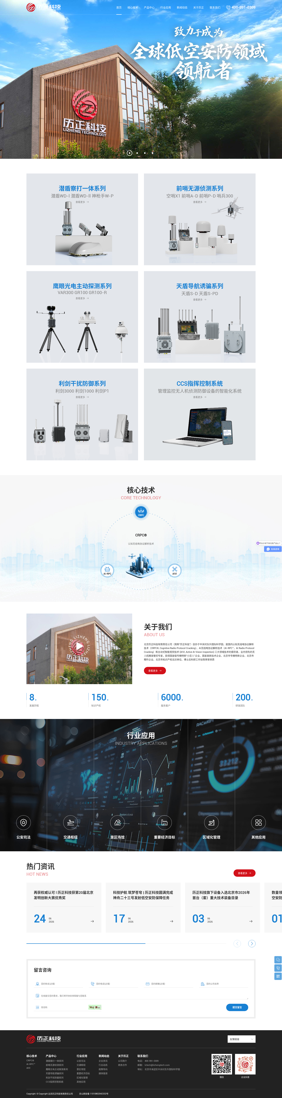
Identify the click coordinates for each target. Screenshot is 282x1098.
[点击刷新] (94, 1007)
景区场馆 (81, 1069)
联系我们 (215, 7)
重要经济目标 (83, 1073)
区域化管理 (82, 1077)
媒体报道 (103, 1073)
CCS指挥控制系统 (54, 1082)
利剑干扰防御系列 (54, 1077)
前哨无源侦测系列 (54, 1065)
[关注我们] (278, 976)
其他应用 (81, 1082)
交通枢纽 (81, 1065)
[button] (252, 943)
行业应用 (165, 7)
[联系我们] (278, 968)
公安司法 (81, 1061)
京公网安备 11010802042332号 (93, 1094)
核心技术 (132, 7)
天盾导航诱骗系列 (54, 1073)
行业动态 (103, 1065)
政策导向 (103, 1069)
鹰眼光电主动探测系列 (57, 1069)
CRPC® (30, 1060)
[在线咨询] (278, 959)
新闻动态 (182, 7)
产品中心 (149, 7)
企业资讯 (103, 1061)
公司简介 (122, 1061)
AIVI (28, 1068)
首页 (119, 7)
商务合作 (122, 1065)
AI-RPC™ (30, 1064)
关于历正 (198, 7)
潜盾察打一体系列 (54, 1061)
